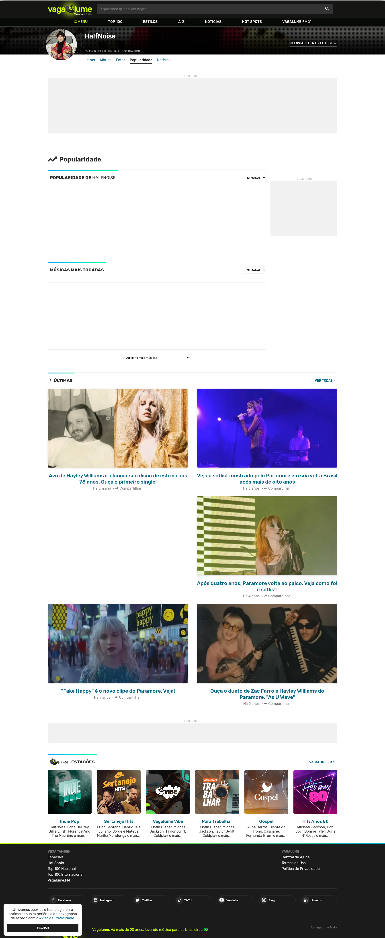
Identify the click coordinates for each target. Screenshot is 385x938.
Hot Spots (252, 22)
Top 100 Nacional (62, 869)
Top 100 (115, 22)
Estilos (150, 22)
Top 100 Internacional (65, 874)
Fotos (120, 60)
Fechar (43, 928)
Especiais (55, 857)
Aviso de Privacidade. (57, 918)
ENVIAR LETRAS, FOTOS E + (315, 43)
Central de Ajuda (296, 857)
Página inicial (93, 51)
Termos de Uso (294, 863)
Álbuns (105, 60)
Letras (89, 60)
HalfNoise (100, 36)
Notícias (213, 22)
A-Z (181, 22)
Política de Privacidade (301, 869)
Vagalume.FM (294, 22)
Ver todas (324, 381)
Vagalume (70, 9)
